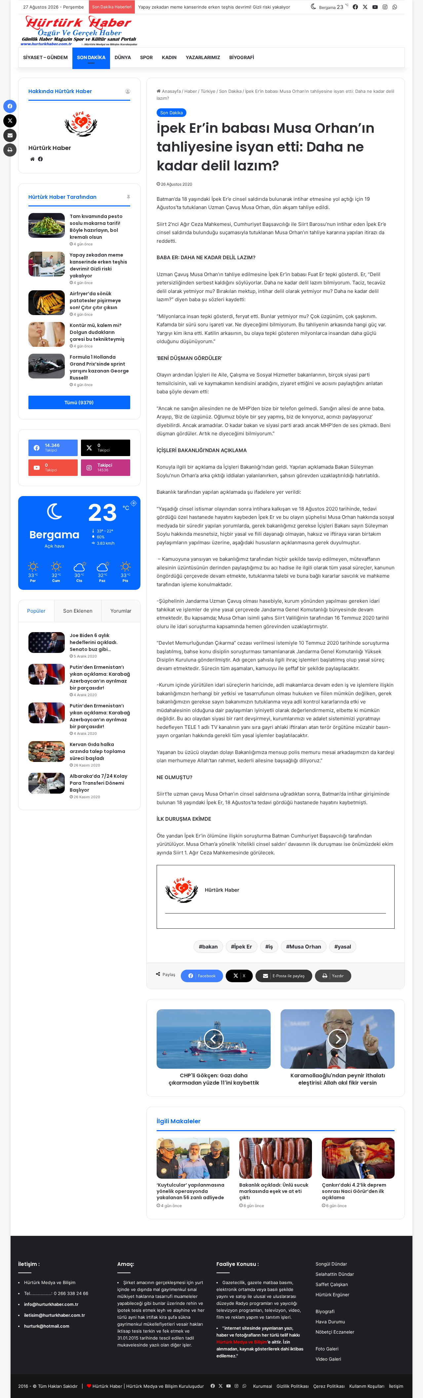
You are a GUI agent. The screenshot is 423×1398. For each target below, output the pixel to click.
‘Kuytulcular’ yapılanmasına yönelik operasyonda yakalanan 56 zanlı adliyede (190, 1191)
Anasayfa (171, 91)
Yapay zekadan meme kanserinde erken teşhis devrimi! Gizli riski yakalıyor (98, 265)
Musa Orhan (305, 946)
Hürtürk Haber (49, 148)
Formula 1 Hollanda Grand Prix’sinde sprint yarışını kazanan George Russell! (99, 367)
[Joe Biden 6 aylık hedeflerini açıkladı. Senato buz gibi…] (46, 642)
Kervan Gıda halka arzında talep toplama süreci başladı (97, 751)
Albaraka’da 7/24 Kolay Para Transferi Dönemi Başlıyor (98, 783)
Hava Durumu (330, 1321)
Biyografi (241, 57)
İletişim (396, 1386)
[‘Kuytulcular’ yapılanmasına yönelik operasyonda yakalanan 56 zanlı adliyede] (193, 1158)
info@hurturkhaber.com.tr (51, 1304)
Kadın (169, 57)
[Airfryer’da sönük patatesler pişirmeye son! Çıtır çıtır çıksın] (46, 302)
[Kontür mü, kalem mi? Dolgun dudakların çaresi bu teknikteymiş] (46, 334)
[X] (10, 120)
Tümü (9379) (79, 402)
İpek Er (243, 946)
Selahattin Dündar (335, 1274)
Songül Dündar (331, 1264)
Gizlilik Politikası (293, 1386)
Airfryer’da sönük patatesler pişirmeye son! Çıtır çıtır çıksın (95, 300)
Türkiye (208, 91)
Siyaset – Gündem (45, 57)
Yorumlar (121, 611)
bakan (210, 946)
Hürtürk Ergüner (332, 1294)
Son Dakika (91, 57)
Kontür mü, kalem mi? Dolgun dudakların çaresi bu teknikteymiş (97, 332)
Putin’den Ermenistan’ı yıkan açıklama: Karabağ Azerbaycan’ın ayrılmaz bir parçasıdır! (100, 677)
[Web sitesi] (32, 159)
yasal (344, 946)
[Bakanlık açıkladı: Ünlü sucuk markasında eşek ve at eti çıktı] (275, 1158)
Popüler (36, 611)
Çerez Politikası (329, 1386)
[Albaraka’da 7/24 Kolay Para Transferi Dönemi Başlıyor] (46, 783)
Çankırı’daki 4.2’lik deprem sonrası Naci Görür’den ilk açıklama (354, 1191)
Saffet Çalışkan (332, 1284)
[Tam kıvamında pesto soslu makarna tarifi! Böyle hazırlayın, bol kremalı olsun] (46, 225)
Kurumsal (262, 1386)
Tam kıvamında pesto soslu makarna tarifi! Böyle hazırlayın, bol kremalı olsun (96, 226)
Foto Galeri (327, 1348)
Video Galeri (328, 1359)
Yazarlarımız (203, 57)
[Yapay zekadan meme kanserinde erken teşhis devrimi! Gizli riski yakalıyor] (46, 264)
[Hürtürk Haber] (79, 31)
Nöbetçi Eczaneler (335, 1332)
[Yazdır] (10, 150)
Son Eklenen (78, 611)
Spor (146, 57)
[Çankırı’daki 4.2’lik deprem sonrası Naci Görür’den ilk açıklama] (358, 1158)
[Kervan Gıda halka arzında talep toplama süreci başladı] (46, 751)
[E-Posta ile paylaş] (10, 135)
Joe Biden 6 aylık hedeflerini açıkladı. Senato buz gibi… (94, 642)
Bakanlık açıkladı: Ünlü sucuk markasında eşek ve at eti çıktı (273, 1191)
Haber (190, 91)
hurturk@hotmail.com (46, 1326)
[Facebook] (169, 924)
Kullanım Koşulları (366, 1386)
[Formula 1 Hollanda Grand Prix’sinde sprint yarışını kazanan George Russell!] (46, 366)
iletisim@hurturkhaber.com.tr (54, 1315)
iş (271, 946)
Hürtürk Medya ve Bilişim (151, 1386)
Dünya (123, 57)
